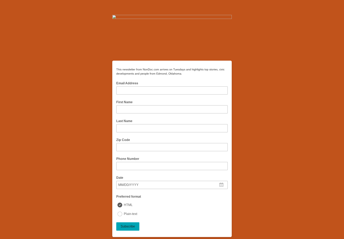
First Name (124, 102)
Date (119, 177)
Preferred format (128, 196)
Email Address (128, 83)
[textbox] (172, 185)
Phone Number (127, 158)
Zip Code (123, 140)
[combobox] (172, 185)
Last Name (124, 121)
